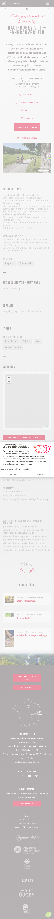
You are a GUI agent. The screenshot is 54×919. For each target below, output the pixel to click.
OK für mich (40, 475)
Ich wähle (13, 475)
